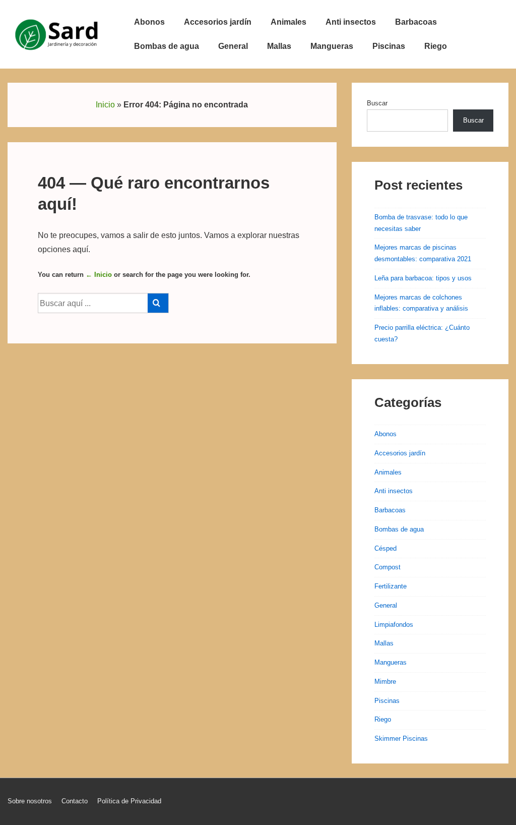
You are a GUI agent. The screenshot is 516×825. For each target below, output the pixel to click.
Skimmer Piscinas (401, 738)
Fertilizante (390, 586)
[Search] (158, 303)
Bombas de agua (166, 46)
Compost (387, 567)
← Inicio (99, 274)
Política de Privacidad (129, 801)
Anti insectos (351, 22)
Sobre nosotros (30, 801)
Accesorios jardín (217, 22)
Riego (435, 46)
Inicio (105, 104)
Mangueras (331, 46)
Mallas (279, 46)
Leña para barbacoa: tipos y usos (423, 278)
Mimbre (385, 681)
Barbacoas (416, 22)
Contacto (74, 801)
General (233, 46)
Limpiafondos (393, 624)
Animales (288, 22)
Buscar (377, 103)
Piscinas (388, 46)
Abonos (149, 22)
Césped (385, 548)
